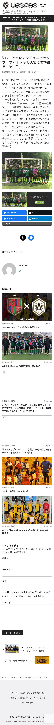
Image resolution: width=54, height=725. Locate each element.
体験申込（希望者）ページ (20, 697)
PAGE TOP (49, 700)
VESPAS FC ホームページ (30, 716)
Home (5, 677)
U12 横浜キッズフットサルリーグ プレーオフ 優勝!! (34, 649)
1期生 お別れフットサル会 (15, 491)
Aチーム (37, 72)
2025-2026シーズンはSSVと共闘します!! (22, 327)
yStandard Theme (12, 721)
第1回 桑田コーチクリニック (19, 660)
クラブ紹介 (20, 692)
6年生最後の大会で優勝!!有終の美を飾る (21, 366)
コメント (7, 602)
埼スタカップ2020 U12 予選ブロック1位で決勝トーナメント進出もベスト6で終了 (27, 451)
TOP (12, 692)
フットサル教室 (27, 702)
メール (6, 569)
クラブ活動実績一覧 (35, 692)
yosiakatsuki (26, 721)
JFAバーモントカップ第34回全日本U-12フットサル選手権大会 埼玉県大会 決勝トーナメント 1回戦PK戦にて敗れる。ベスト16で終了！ (26, 407)
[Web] (19, 270)
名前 (5, 558)
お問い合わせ (39, 697)
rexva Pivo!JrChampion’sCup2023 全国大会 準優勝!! (26, 531)
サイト (5, 580)
